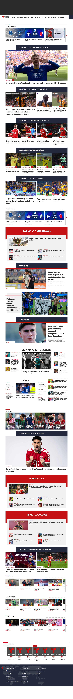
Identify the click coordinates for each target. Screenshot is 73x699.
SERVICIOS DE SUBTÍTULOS (26, 668)
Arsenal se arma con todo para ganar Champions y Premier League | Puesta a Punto (40, 628)
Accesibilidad (8, 676)
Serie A (32, 17)
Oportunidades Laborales (26, 670)
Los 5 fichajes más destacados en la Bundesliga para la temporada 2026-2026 (24, 505)
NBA (45, 17)
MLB (49, 17)
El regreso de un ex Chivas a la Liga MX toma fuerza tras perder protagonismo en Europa (59, 393)
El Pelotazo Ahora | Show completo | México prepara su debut (12, 607)
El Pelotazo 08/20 (11, 586)
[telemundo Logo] (3, 668)
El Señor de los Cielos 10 (26, 673)
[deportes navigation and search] (71, 17)
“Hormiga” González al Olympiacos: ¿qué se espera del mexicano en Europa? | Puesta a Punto (55, 628)
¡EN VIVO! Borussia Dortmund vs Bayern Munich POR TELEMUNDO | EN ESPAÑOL (53, 40)
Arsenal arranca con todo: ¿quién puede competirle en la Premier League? (12, 628)
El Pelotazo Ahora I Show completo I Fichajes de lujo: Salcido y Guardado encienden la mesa (55, 608)
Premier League (19, 17)
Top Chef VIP (24, 671)
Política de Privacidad (10, 668)
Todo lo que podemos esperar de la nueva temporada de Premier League (24, 251)
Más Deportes (61, 17)
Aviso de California (9, 671)
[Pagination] (64, 27)
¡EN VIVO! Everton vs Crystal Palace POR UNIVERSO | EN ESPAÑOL (13, 40)
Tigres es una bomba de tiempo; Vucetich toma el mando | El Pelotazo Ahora (40, 588)
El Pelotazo (53, 17)
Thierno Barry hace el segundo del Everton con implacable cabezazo (23, 384)
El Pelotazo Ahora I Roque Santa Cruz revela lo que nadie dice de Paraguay (26, 608)
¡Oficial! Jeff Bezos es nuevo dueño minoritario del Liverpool (52, 541)
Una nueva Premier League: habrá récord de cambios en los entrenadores (53, 251)
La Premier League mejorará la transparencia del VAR (53, 256)
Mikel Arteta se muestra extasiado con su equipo (23, 534)
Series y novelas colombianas (41, 668)
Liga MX (13, 17)
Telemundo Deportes (25, 678)
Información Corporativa (10, 678)
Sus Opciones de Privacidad (12, 670)
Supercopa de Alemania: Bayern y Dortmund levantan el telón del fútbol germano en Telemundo (24, 498)
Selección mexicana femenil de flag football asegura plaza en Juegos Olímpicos (60, 399)
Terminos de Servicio (9, 673)
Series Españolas (38, 673)
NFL (42, 17)
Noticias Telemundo (25, 676)
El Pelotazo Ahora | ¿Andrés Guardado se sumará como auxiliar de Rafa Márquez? (40, 608)
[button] (36, 361)
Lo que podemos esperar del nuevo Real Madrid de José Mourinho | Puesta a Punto (25, 628)
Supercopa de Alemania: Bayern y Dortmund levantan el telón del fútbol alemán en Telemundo (45, 487)
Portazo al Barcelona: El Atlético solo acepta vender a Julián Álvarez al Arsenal (60, 381)
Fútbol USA (37, 17)
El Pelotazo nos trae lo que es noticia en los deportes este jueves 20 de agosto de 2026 (53, 588)
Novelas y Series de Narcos (40, 671)
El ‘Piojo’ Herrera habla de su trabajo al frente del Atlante (25, 587)
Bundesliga (26, 17)
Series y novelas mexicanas (40, 670)
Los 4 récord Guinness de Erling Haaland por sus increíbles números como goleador (23, 541)
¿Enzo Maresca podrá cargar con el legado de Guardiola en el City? (24, 257)
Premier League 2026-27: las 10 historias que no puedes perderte (45, 239)
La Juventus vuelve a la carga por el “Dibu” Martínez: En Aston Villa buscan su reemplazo (53, 535)
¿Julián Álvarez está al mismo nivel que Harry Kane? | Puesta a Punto (53, 498)
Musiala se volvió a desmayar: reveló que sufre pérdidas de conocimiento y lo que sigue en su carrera (53, 505)
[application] (36, 360)
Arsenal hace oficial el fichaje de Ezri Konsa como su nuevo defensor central (46, 523)
